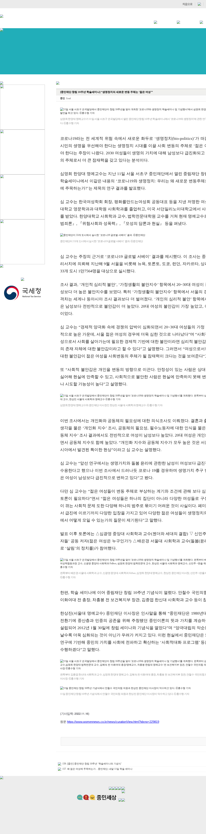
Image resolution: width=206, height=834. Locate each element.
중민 (62, 98)
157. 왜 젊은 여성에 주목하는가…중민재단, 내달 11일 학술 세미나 (97, 769)
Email (68, 98)
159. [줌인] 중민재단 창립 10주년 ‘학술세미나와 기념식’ (92, 763)
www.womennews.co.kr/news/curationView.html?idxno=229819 (117, 721)
